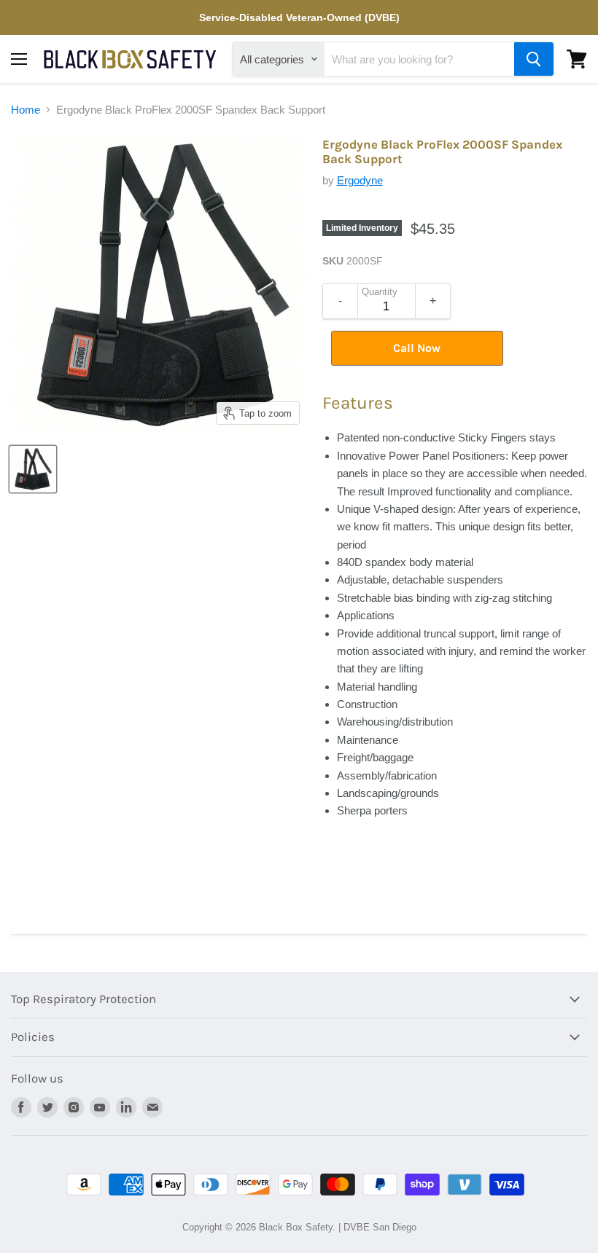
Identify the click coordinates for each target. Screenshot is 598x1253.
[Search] (534, 59)
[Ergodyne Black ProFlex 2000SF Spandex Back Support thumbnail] (32, 469)
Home (25, 109)
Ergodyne (360, 180)
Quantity (379, 292)
